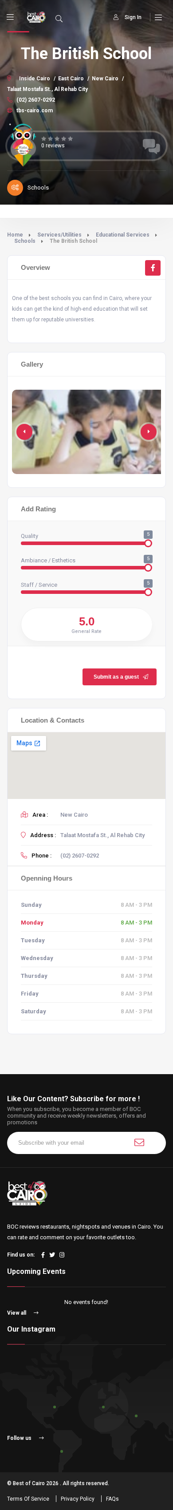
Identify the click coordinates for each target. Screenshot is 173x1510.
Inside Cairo (34, 78)
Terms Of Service (28, 1499)
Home (15, 235)
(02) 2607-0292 (35, 100)
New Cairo (105, 78)
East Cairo (71, 78)
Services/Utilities (59, 235)
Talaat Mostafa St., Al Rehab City (47, 89)
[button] (149, 432)
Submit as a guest (116, 677)
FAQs (112, 1499)
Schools (24, 241)
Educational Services (122, 235)
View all (17, 1313)
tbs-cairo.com (34, 110)
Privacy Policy (77, 1499)
